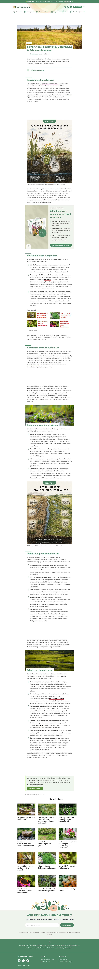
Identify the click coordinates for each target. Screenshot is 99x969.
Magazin (55, 12)
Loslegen (67, 1)
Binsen (69, 95)
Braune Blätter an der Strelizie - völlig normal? (42, 315)
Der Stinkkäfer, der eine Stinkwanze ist (43, 323)
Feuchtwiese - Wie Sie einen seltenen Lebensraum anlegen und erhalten (46, 820)
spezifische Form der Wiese (50, 84)
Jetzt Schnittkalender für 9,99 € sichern (60, 245)
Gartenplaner (30, 12)
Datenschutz (63, 959)
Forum (17, 12)
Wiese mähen (40, 725)
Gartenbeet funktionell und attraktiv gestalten (46, 890)
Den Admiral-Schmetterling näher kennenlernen (24, 891)
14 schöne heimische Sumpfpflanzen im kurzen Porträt (66, 819)
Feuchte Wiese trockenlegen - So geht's (44, 843)
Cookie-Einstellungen (65, 962)
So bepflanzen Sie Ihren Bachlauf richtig (26, 818)
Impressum (62, 956)
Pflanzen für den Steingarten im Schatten (66, 315)
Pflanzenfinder (43, 12)
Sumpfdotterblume (33, 365)
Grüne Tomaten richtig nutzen (67, 890)
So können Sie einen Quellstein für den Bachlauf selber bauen (25, 843)
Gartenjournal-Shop (47, 959)
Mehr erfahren (69, 948)
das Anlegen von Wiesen (56, 698)
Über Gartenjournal (78, 12)
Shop (66, 12)
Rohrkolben (47, 279)
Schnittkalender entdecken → (35, 788)
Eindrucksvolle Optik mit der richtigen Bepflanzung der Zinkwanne (67, 844)
